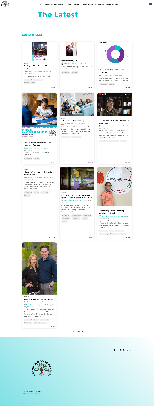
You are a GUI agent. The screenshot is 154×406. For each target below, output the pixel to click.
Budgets (111, 84)
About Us (68, 4)
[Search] (146, 4)
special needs (87, 215)
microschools (38, 80)
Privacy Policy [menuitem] (38, 391)
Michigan (84, 218)
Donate (108, 4)
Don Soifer (105, 75)
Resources (58, 4)
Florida (111, 231)
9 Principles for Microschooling (72, 121)
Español (115, 4)
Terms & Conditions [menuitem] (27, 391)
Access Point (99, 4)
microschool (28, 80)
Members (77, 4)
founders (123, 141)
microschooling (76, 137)
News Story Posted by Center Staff (37, 71)
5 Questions (44, 192)
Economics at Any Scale (69, 61)
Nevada (36, 192)
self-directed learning (40, 323)
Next (79, 331)
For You (39, 4)
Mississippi (75, 72)
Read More (52, 87)
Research (48, 4)
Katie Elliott (67, 64)
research (36, 158)
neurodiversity (66, 218)
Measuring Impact (29, 82)
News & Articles (87, 4)
